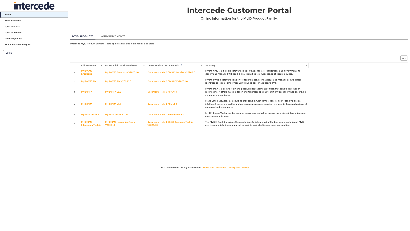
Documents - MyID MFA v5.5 (163, 91)
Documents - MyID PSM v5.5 (162, 104)
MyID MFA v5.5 (113, 91)
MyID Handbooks (13, 32)
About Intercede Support (17, 44)
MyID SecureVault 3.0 (116, 114)
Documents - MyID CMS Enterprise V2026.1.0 (171, 72)
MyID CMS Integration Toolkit (91, 123)
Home (7, 14)
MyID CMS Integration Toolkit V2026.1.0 (120, 123)
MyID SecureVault (90, 114)
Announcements (12, 20)
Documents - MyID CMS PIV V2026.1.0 (168, 81)
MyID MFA (86, 91)
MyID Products (12, 26)
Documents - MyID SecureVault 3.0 (166, 114)
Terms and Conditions (214, 167)
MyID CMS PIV (88, 81)
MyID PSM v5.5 (113, 104)
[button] (90, 65)
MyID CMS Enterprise (86, 72)
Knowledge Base (13, 38)
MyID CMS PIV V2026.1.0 (118, 81)
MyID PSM (86, 104)
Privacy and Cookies (238, 167)
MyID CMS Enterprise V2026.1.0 (122, 72)
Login (9, 52)
